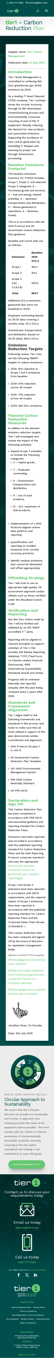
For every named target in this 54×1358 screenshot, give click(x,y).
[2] (20, 878)
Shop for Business (28, 1323)
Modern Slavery (27, 1319)
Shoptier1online (43, 1319)
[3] (23, 926)
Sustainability (26, 1164)
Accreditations (12, 1319)
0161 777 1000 (27, 1262)
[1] (44, 857)
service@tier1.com (27, 1227)
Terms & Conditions (28, 1311)
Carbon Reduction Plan (21, 1307)
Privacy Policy (39, 1307)
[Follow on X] (27, 1275)
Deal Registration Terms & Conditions (28, 1315)
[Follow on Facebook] (18, 1275)
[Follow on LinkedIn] (35, 1275)
